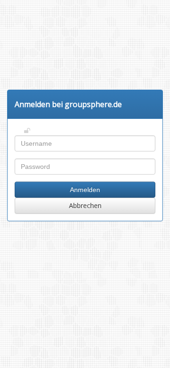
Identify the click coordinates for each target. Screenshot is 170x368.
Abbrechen (85, 205)
